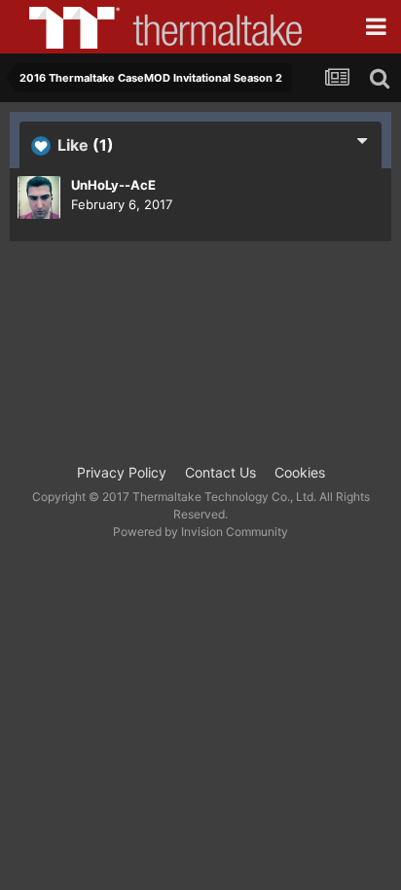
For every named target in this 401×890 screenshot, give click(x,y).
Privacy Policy (121, 472)
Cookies (299, 472)
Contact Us (220, 472)
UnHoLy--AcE (113, 185)
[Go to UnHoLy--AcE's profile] (39, 197)
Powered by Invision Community (200, 531)
